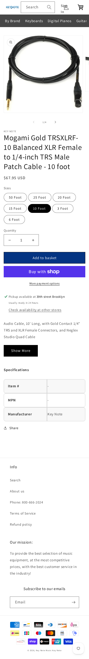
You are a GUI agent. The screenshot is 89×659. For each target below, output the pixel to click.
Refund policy (21, 524)
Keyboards (34, 20)
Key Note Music (44, 650)
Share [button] (14, 428)
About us (17, 491)
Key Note (57, 650)
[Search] (49, 7)
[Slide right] (55, 122)
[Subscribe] (73, 602)
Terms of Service (23, 513)
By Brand (12, 20)
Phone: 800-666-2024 (26, 502)
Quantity (10, 230)
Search (15, 480)
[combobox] (38, 7)
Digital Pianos (59, 20)
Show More (20, 350)
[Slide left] (33, 122)
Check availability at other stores (35, 310)
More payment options (44, 283)
